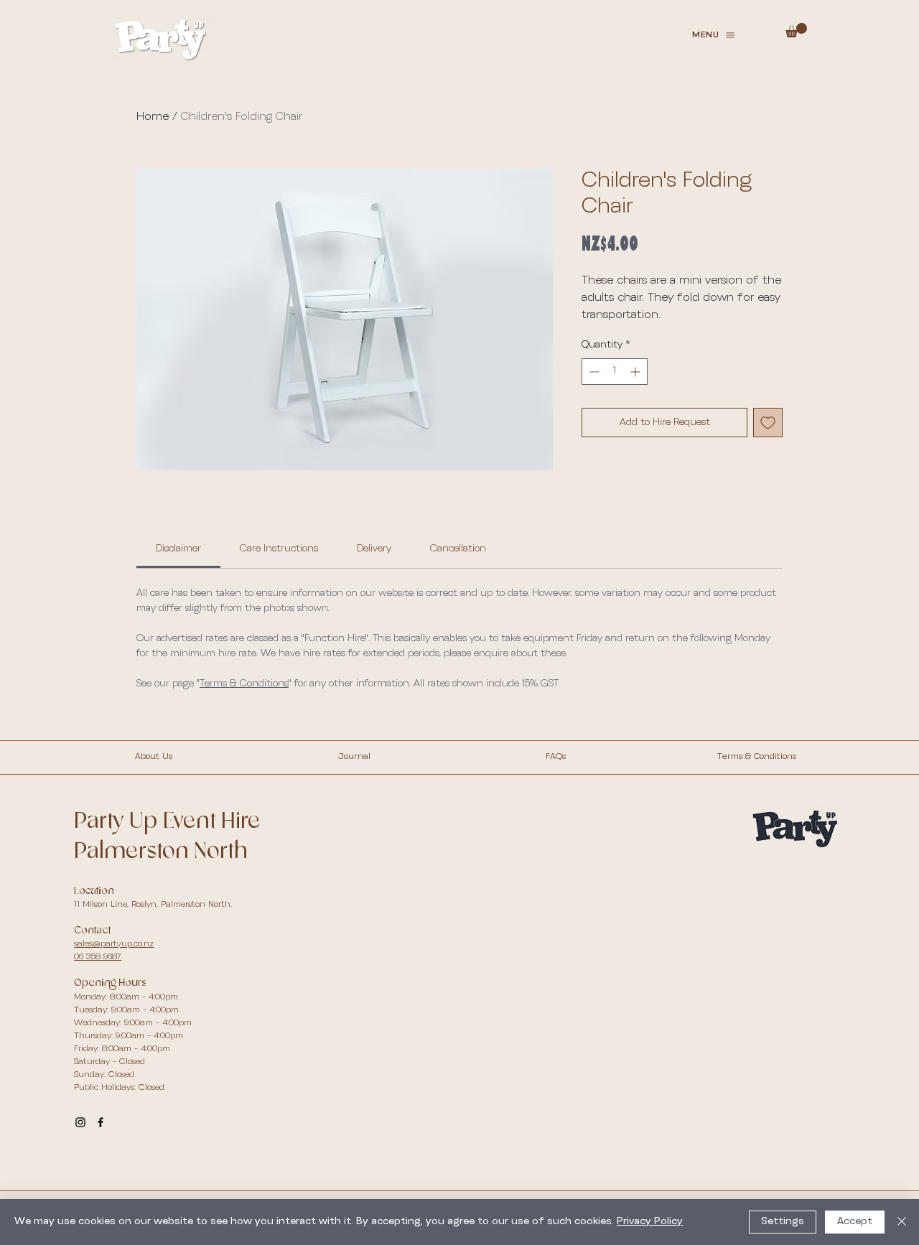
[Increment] (636, 371)
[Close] (901, 1222)
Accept (854, 1221)
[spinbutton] (615, 371)
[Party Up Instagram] (80, 1122)
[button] (714, 35)
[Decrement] (593, 371)
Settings (782, 1221)
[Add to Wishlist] (768, 422)
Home (152, 117)
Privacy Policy (650, 1221)
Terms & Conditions (244, 684)
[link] (178, 549)
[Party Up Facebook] (100, 1122)
